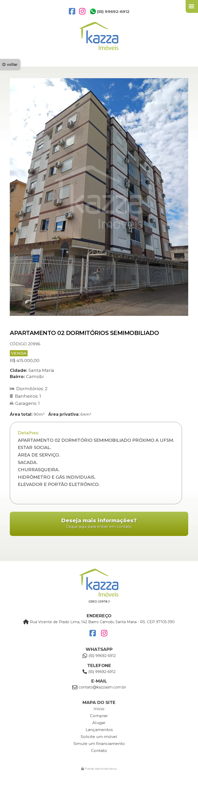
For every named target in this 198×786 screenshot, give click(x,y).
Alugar (99, 722)
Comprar (99, 715)
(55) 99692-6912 (113, 11)
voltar (12, 64)
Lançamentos (99, 729)
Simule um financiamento (99, 743)
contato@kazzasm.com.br (102, 687)
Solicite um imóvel (99, 736)
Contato (99, 750)
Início (99, 708)
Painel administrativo (100, 769)
